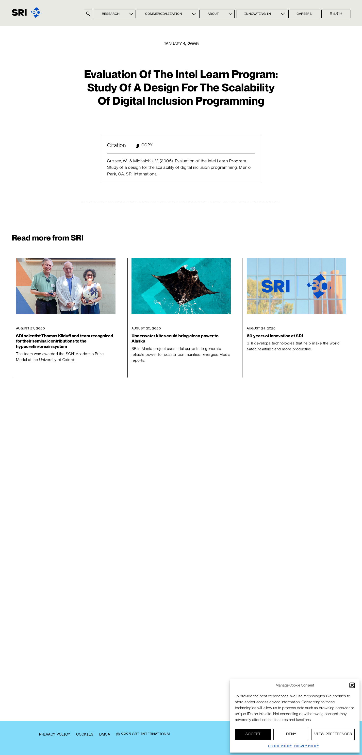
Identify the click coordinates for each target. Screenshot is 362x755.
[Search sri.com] (88, 14)
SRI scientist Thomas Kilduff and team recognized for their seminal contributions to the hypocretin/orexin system (64, 341)
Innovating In (257, 14)
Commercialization (163, 14)
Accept (253, 734)
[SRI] (27, 12)
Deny (291, 734)
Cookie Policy (280, 746)
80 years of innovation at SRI (275, 335)
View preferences (333, 734)
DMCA (104, 734)
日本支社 (335, 14)
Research (110, 14)
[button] (352, 685)
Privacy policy (306, 746)
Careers (304, 14)
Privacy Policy (54, 734)
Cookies (84, 734)
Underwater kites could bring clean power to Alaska (175, 338)
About (213, 14)
